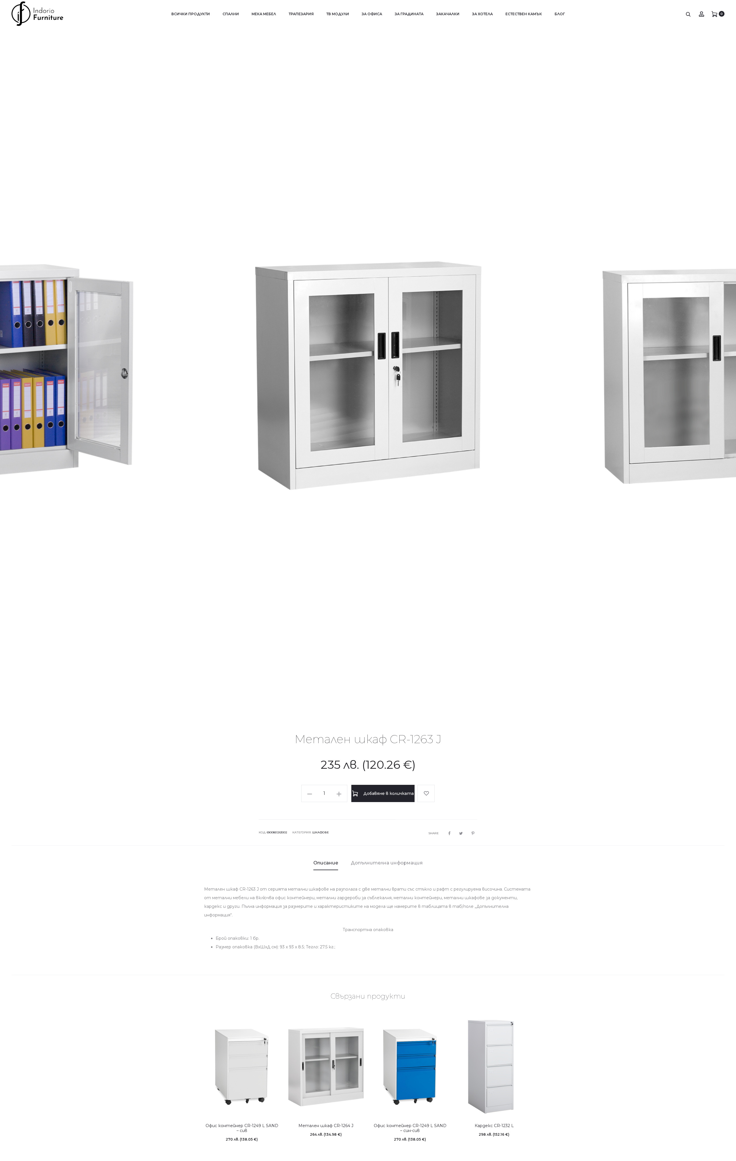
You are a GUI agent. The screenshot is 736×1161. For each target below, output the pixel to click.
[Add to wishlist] (426, 799)
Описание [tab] (325, 869)
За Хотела (482, 14)
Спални (231, 14)
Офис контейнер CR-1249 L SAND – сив (242, 1134)
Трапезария (301, 14)
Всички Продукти (190, 14)
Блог (560, 14)
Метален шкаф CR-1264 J (325, 1131)
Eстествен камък (523, 14)
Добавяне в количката (388, 799)
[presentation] (20, 375)
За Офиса (372, 14)
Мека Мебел (264, 14)
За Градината (409, 14)
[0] (714, 13)
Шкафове (320, 838)
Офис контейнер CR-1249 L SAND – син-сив (410, 1134)
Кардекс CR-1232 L (494, 1131)
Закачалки (447, 14)
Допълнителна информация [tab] (387, 869)
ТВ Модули (337, 14)
